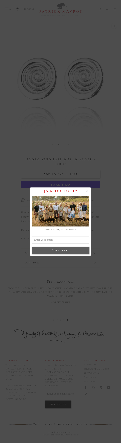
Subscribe (60, 250)
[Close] (87, 191)
